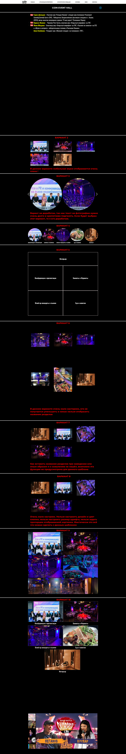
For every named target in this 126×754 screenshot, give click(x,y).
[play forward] (96, 194)
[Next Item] (95, 731)
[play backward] (28, 194)
